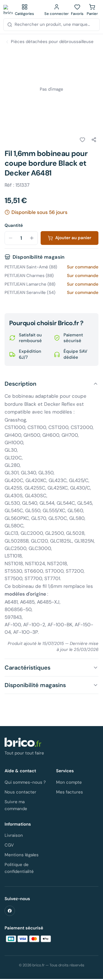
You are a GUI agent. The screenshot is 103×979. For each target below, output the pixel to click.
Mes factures (69, 792)
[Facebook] (10, 911)
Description (20, 383)
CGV (9, 845)
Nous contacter (20, 792)
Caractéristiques (27, 667)
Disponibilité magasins (35, 685)
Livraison (14, 835)
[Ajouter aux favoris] (82, 139)
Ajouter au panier (73, 238)
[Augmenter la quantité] (31, 238)
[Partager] (93, 139)
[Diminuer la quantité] (10, 238)
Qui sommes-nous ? (25, 782)
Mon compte (69, 782)
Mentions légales (22, 855)
